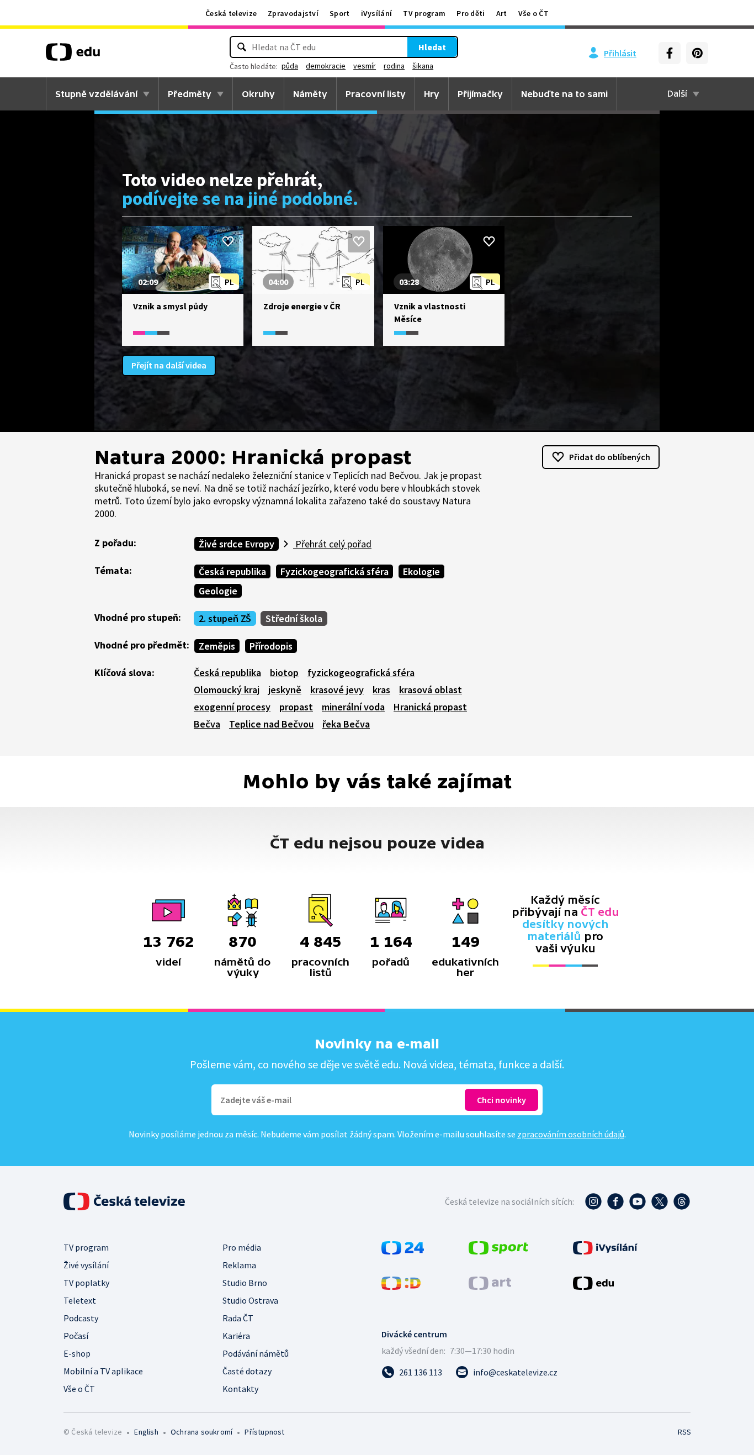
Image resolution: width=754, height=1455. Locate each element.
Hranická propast (430, 706)
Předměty (189, 94)
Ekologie (421, 571)
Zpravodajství (293, 13)
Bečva (207, 724)
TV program (424, 13)
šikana (422, 66)
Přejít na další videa (168, 365)
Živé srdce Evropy (236, 543)
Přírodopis (271, 646)
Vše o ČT (533, 13)
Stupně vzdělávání (96, 94)
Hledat (432, 46)
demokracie (326, 66)
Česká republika (232, 571)
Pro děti (470, 13)
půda (290, 66)
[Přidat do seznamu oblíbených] (228, 241)
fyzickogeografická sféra (361, 672)
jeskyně (284, 689)
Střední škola (294, 618)
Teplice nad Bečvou (271, 724)
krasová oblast (430, 689)
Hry (431, 94)
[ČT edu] (73, 56)
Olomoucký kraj (226, 689)
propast (296, 706)
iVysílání (376, 13)
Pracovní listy (376, 94)
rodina (394, 66)
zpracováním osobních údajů (570, 1134)
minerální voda (353, 706)
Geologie (218, 590)
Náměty (310, 94)
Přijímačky (480, 94)
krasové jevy (337, 689)
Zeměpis (217, 646)
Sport (340, 13)
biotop (284, 672)
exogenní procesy (232, 706)
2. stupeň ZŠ (225, 618)
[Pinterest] (697, 53)
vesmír (364, 66)
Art (501, 13)
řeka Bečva (346, 724)
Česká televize (231, 13)
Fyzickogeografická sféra (334, 571)
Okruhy (258, 94)
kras (381, 689)
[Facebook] (670, 53)
